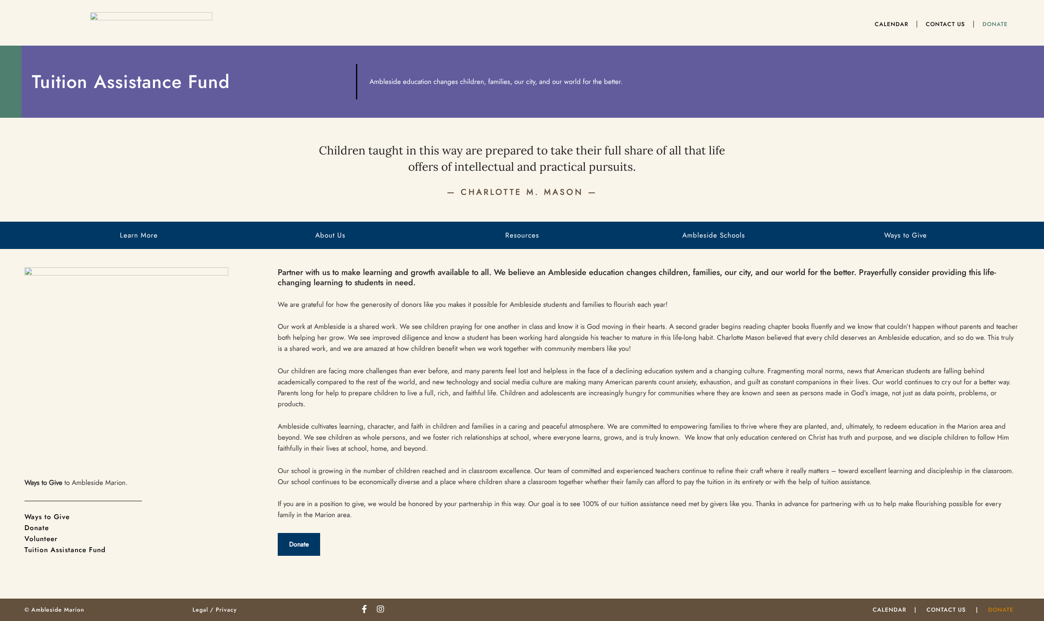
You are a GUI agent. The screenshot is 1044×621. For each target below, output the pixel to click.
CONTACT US (946, 610)
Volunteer (41, 539)
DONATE (1000, 610)
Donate (36, 528)
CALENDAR (889, 610)
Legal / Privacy (214, 610)
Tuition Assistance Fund (65, 550)
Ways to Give (47, 517)
